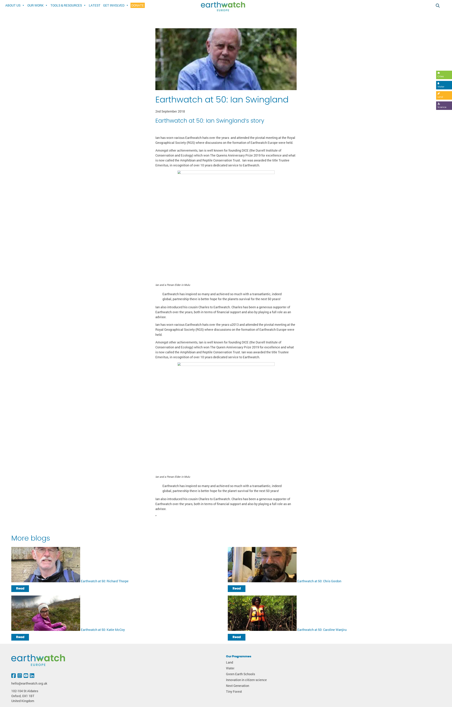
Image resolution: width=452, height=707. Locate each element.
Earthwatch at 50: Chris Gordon (319, 581)
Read (20, 588)
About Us (12, 5)
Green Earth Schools (240, 674)
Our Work (35, 5)
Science (442, 107)
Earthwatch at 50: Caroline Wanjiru (322, 630)
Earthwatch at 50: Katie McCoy (103, 630)
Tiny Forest (234, 692)
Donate (137, 5)
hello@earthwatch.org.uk (29, 683)
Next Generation (237, 686)
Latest (94, 5)
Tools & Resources (66, 5)
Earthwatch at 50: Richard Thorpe (105, 581)
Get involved (113, 5)
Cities (441, 76)
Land (440, 97)
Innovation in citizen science (246, 680)
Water (441, 87)
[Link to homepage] (223, 7)
